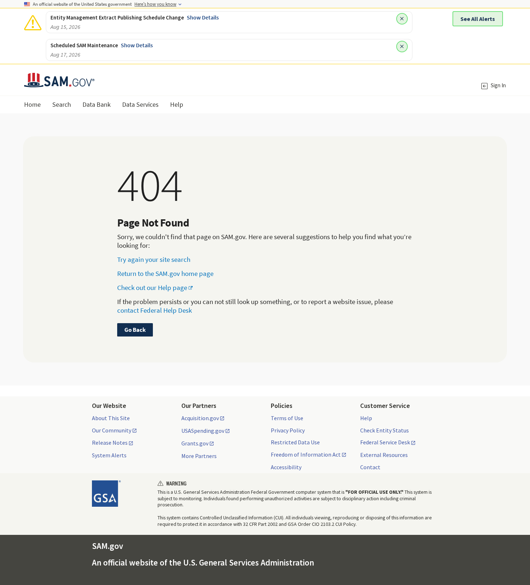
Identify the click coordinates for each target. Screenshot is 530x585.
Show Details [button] (203, 17)
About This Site (111, 418)
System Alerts (109, 455)
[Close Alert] (402, 19)
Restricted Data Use (295, 442)
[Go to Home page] (59, 83)
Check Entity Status (384, 430)
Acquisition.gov (200, 418)
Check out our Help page (152, 287)
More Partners (199, 455)
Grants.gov (194, 443)
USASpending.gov (202, 431)
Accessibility (286, 467)
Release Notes (110, 443)
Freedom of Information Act (306, 455)
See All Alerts (477, 18)
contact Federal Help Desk (154, 310)
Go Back (135, 330)
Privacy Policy (288, 430)
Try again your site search (153, 259)
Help (366, 418)
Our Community (111, 430)
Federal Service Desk (385, 442)
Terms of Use (287, 418)
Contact (370, 467)
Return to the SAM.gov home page (165, 273)
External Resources (384, 454)
